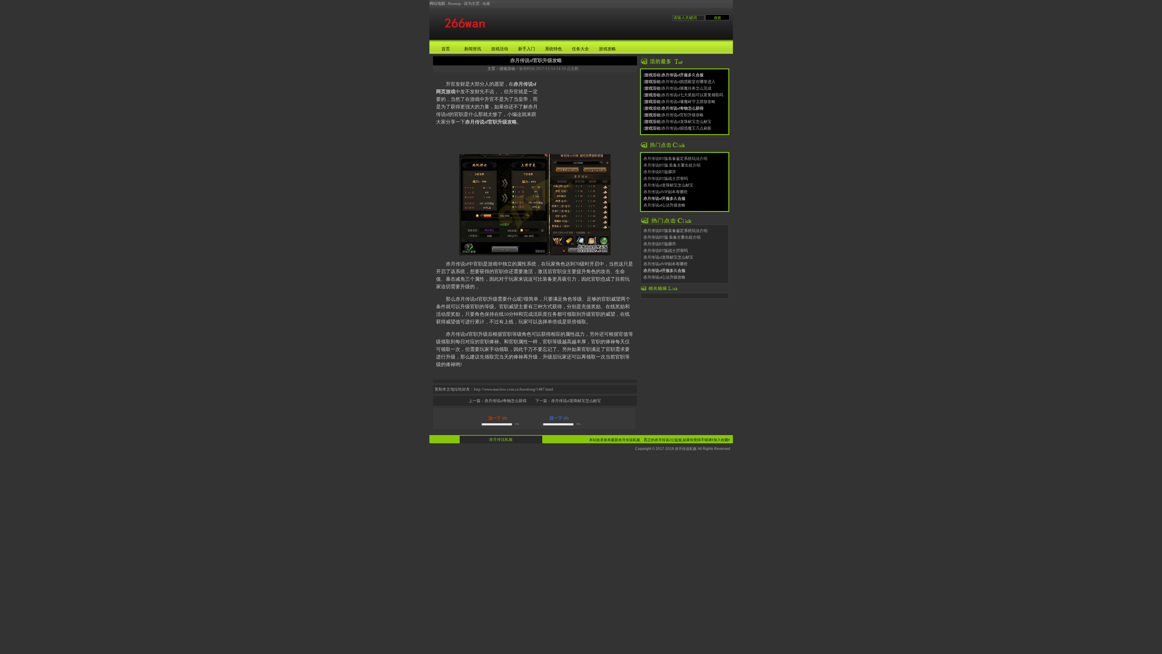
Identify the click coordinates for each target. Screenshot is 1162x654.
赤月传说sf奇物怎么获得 (505, 400)
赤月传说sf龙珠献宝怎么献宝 (576, 400)
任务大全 (580, 49)
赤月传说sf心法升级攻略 (664, 205)
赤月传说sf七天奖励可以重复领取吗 (692, 95)
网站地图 (437, 3)
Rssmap (454, 3)
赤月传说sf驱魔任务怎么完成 (686, 88)
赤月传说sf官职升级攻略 (682, 115)
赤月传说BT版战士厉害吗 (665, 178)
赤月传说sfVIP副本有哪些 (665, 192)
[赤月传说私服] (465, 31)
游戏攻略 (607, 49)
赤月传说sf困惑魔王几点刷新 (686, 128)
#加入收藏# (721, 440)
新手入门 (526, 49)
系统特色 (553, 49)
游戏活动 (499, 49)
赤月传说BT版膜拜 (659, 172)
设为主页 (472, 3)
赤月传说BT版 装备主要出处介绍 (672, 165)
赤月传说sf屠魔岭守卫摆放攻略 (688, 101)
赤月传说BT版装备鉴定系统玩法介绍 (675, 158)
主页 (491, 68)
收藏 (486, 4)
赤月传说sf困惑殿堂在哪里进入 (688, 81)
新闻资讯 (472, 49)
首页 (445, 49)
